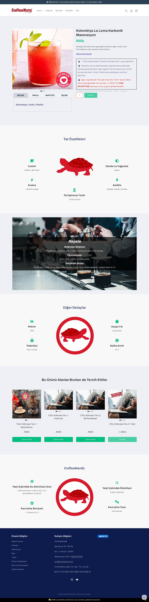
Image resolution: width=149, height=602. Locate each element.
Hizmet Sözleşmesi (19, 561)
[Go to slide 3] (44, 91)
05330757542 (77, 557)
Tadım (14, 557)
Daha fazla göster (84, 54)
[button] (146, 600)
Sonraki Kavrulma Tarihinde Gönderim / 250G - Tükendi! (102, 91)
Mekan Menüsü (17, 541)
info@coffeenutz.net (64, 562)
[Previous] (17, 253)
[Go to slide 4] (60, 411)
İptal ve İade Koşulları (20, 565)
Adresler (15, 545)
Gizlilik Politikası (18, 569)
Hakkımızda (16, 549)
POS (72, 594)
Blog (13, 553)
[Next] (132, 253)
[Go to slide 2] (42, 91)
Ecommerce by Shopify (84, 594)
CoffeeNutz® (67, 594)
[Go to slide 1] (41, 91)
